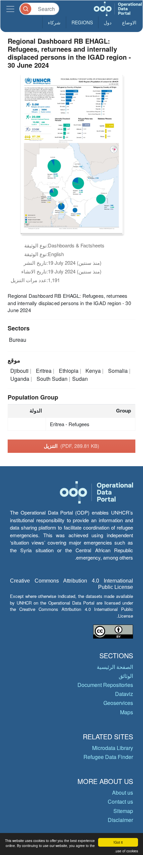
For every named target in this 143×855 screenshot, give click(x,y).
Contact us (120, 801)
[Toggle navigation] (10, 8)
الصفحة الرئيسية (115, 667)
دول (107, 22)
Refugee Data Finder (108, 757)
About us (122, 792)
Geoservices (118, 703)
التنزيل (71, 446)
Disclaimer (120, 820)
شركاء (54, 22)
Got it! (118, 842)
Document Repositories (105, 685)
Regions (82, 22)
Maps (126, 712)
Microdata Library (112, 748)
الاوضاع (129, 22)
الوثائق (126, 676)
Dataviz (124, 694)
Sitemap (123, 811)
